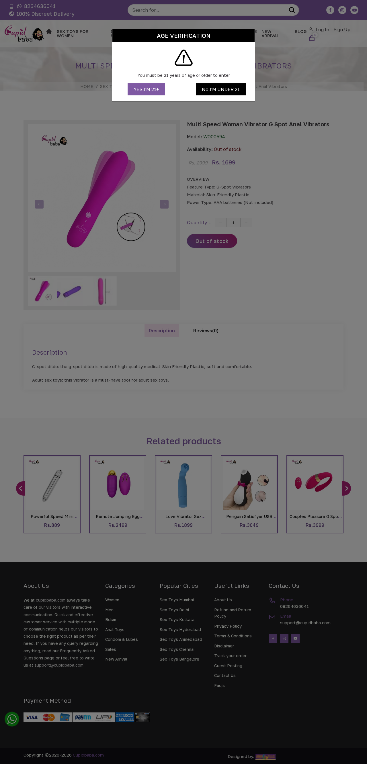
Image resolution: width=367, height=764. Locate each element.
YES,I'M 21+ (146, 89)
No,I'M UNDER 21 (221, 89)
